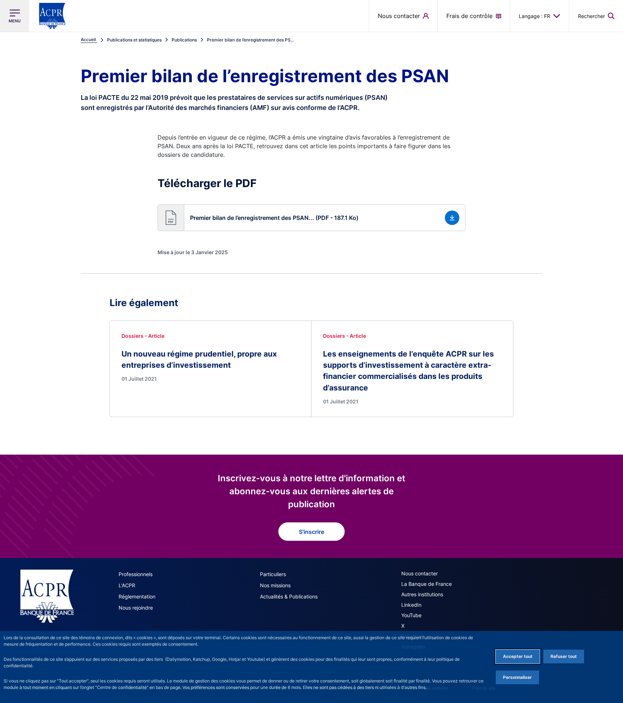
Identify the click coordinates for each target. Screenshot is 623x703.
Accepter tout (518, 656)
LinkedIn (411, 605)
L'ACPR (127, 585)
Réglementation (137, 596)
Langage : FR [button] (534, 16)
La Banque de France (426, 584)
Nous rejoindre (136, 608)
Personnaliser (517, 677)
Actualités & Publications (289, 596)
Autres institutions (422, 594)
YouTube (411, 615)
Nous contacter (419, 573)
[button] (596, 16)
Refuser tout (564, 656)
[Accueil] (47, 596)
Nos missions (275, 585)
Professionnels (136, 574)
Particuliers (273, 574)
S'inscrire (311, 531)
